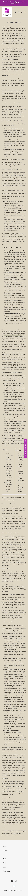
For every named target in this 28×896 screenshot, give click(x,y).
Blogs (4, 867)
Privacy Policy (6, 871)
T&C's (4, 859)
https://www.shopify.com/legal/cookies (13, 334)
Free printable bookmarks (25, 448)
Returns (5, 854)
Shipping (5, 850)
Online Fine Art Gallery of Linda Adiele (16, 890)
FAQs (4, 863)
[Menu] (25, 12)
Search (5, 846)
